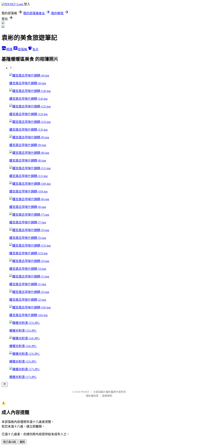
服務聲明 (107, 395)
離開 (22, 441)
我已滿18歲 (9, 441)
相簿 (9, 49)
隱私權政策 (92, 395)
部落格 (23, 49)
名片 (35, 49)
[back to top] (5, 384)
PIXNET (85, 391)
